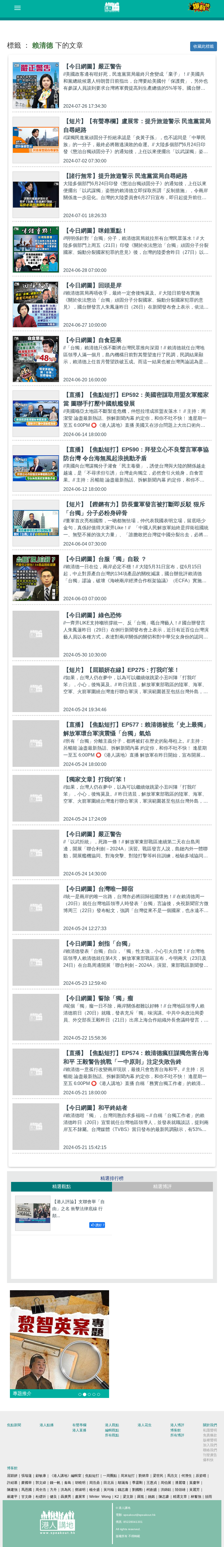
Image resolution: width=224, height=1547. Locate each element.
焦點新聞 (14, 1425)
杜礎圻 (41, 1497)
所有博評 (177, 1435)
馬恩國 (26, 1490)
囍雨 (208, 1497)
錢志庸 (123, 1490)
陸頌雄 (180, 1490)
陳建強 (12, 1490)
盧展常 (80, 1497)
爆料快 (208, 1460)
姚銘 (151, 1497)
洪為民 (66, 1490)
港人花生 (145, 1425)
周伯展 (166, 1483)
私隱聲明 (210, 1430)
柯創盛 (151, 1490)
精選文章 (180, 1497)
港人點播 (47, 1425)
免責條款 (210, 1435)
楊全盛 (94, 1490)
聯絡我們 (210, 1450)
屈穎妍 (12, 1476)
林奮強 (196, 1497)
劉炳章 (144, 1476)
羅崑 (140, 1497)
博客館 (175, 1430)
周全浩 (41, 1490)
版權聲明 (210, 1440)
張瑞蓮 (26, 1476)
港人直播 (79, 1430)
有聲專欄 (79, 1425)
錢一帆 (55, 1483)
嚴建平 (12, 1497)
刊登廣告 (210, 1455)
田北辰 (109, 1483)
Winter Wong (100, 1497)
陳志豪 (164, 1497)
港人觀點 (112, 1425)
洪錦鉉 (166, 1490)
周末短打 (128, 1476)
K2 (117, 1497)
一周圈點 (110, 1476)
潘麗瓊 (180, 1483)
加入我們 (210, 1445)
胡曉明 (80, 1483)
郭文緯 (41, 1483)
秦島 (67, 1483)
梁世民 (158, 1476)
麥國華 (26, 1483)
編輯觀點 (112, 1430)
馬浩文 (172, 1476)
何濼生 (186, 1476)
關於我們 (210, 1425)
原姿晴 (201, 1476)
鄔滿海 (123, 1483)
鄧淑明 (80, 1490)
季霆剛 (137, 1483)
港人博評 (177, 1425)
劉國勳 (137, 1490)
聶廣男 (66, 1497)
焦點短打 (92, 1476)
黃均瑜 (109, 1490)
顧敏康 (41, 1476)
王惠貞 (151, 1483)
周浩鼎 (94, 1483)
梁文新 (128, 1497)
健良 (53, 1497)
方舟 (53, 1490)
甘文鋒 (26, 1497)
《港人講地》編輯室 (65, 1476)
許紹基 (12, 1483)
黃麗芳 (194, 1490)
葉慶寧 (194, 1483)
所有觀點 (112, 1435)
